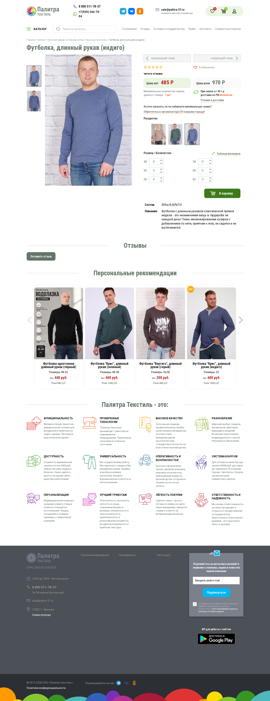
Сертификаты (127, 555)
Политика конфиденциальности (46, 687)
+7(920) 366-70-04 (89, 14)
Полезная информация (95, 555)
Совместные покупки (228, 28)
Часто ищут (164, 555)
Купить (61, 324)
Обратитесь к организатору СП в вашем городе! (174, 111)
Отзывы (145, 28)
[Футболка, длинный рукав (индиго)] (192, 134)
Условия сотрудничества (169, 28)
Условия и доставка (212, 100)
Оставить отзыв (41, 256)
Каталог (40, 29)
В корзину (226, 193)
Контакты (205, 28)
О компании (129, 28)
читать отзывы (153, 73)
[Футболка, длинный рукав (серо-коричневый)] (158, 134)
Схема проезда (41, 614)
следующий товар (222, 58)
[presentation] (29, 320)
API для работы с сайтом (216, 629)
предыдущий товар (163, 58)
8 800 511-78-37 (89, 6)
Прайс (192, 28)
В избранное (206, 67)
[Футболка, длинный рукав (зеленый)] (175, 134)
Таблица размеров (228, 153)
